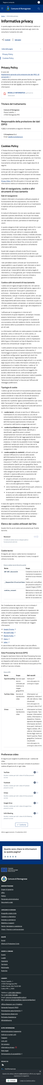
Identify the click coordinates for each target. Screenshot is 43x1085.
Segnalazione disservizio (9, 1014)
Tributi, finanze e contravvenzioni (12, 929)
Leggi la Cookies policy (27, 1080)
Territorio (4, 964)
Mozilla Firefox (9, 636)
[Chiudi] (40, 1071)
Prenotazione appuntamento (11, 1010)
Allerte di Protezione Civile (10, 943)
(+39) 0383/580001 (14, 992)
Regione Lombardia (8, 2)
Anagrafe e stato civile (8, 913)
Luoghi (3, 958)
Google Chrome (10, 629)
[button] (39, 8)
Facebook (7, 782)
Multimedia (5, 967)
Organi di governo (7, 889)
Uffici (3, 892)
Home (3, 16)
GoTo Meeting (8, 813)
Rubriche (4, 970)
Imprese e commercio (8, 920)
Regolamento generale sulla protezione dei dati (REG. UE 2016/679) (20, 75)
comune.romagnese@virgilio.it (16, 997)
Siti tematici (5, 1044)
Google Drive (8, 803)
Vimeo (6, 793)
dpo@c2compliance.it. (15, 137)
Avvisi (3, 940)
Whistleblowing (6, 1020)
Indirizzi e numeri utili (8, 1034)
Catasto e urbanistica (8, 916)
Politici (3, 896)
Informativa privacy (7, 1047)
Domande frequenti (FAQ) (9, 1007)
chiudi (13, 1080)
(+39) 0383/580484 (11, 995)
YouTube (6, 772)
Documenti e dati (7, 902)
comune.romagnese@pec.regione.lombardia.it (20, 1000)
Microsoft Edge (10, 632)
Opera (7, 639)
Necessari (7, 536)
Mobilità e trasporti (7, 923)
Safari (7, 642)
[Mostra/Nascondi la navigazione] (2, 8)
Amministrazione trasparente (11, 1031)
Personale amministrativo (10, 899)
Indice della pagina (7, 49)
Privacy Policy (6, 181)
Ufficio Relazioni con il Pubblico (11, 1004)
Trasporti (4, 1038)
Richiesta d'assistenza (8, 1017)
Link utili (4, 1041)
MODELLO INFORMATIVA (16, 93)
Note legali (4, 1050)
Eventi (3, 954)
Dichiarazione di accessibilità (11, 1053)
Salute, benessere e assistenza (11, 926)
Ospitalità (4, 961)
